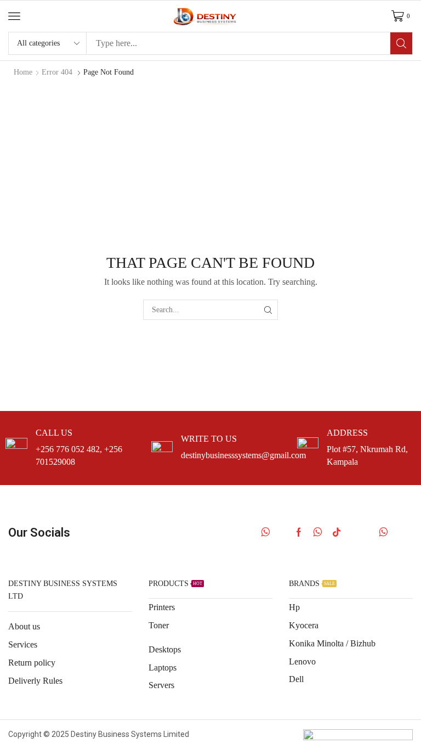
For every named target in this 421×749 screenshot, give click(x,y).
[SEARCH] (268, 310)
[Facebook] (298, 532)
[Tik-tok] (336, 532)
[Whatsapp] (265, 532)
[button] (14, 15)
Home (23, 72)
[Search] (401, 43)
